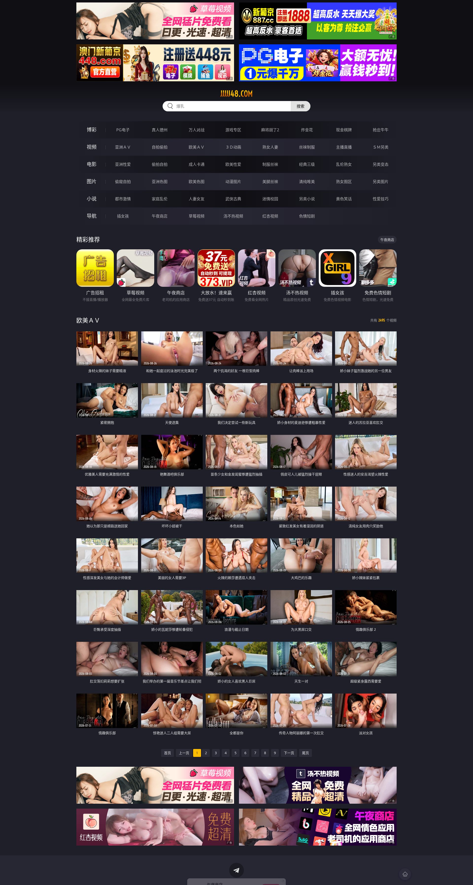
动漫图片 (233, 181)
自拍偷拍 (160, 147)
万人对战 (196, 130)
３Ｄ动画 (233, 147)
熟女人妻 (270, 147)
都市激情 (123, 199)
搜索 (300, 106)
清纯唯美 (307, 181)
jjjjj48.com (236, 94)
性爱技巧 (381, 199)
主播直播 (344, 147)
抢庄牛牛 (381, 130)
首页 (167, 752)
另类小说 (307, 199)
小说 (92, 198)
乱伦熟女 (344, 164)
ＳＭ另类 (381, 147)
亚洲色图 (160, 181)
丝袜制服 (307, 147)
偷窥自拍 (123, 181)
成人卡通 (196, 164)
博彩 (92, 129)
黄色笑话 (344, 199)
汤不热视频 (233, 216)
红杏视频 (270, 216)
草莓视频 (196, 216)
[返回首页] (405, 874)
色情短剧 (307, 216)
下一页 (289, 752)
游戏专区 (233, 130)
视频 (92, 147)
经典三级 (307, 164)
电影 (92, 164)
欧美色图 (196, 181)
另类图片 (381, 181)
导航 (92, 216)
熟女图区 (344, 181)
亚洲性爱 (123, 164)
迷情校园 (270, 199)
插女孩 (123, 216)
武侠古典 (233, 199)
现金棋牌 (344, 130)
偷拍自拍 (160, 164)
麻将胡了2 (270, 130)
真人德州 (160, 130)
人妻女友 (196, 199)
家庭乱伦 (160, 199)
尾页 (305, 752)
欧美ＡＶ (196, 147)
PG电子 (123, 130)
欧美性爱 (233, 164)
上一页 (184, 752)
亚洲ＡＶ (123, 147)
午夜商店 (160, 216)
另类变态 (381, 164)
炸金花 (307, 130)
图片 (92, 181)
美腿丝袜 (270, 181)
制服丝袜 (270, 164)
